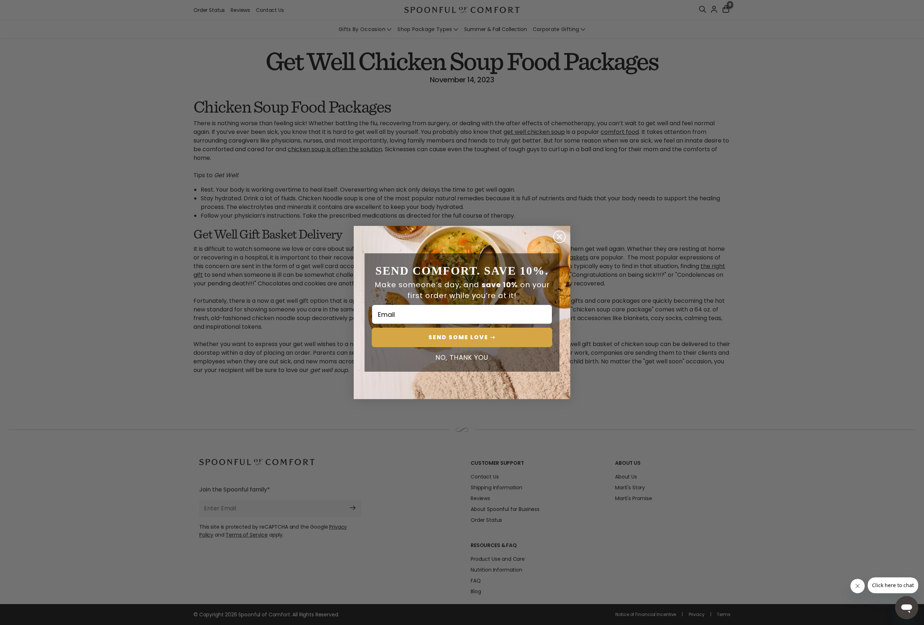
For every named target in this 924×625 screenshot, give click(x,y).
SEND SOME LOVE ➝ (462, 337)
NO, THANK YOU (462, 357)
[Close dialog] (559, 236)
